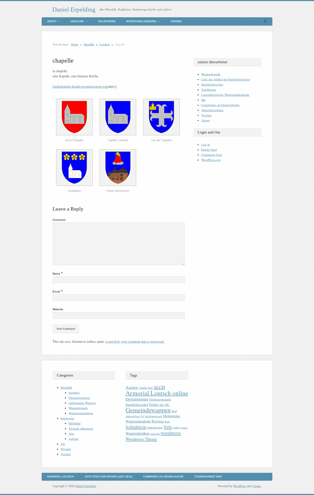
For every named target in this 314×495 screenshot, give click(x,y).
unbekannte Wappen (82, 403)
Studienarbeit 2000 (208, 476)
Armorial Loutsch (60, 476)
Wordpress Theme (141, 439)
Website (58, 309)
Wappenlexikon (137, 433)
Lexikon (105, 44)
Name (58, 273)
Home (74, 44)
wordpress (170, 432)
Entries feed (209, 149)
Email (58, 291)
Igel (174, 411)
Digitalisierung (137, 399)
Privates (66, 449)
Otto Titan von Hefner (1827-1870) (108, 476)
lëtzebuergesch (153, 416)
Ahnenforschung (212, 110)
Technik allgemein (81, 428)
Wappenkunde (210, 74)
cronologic (98, 86)
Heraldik (77, 21)
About (51, 21)
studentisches (155, 427)
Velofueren (107, 21)
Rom (167, 421)
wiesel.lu (155, 434)
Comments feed (211, 154)
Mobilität (75, 423)
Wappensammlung (81, 413)
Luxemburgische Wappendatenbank (225, 94)
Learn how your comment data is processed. (135, 341)
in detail (73, 86)
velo (71, 433)
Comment (59, 219)
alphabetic (60, 86)
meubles (74, 392)
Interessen (67, 418)
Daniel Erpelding (73, 9)
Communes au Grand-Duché (220, 105)
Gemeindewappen (148, 410)
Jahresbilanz (133, 416)
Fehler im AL (159, 404)
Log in (205, 144)
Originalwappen (79, 397)
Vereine (176, 21)
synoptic (85, 86)
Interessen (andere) (141, 21)
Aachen (132, 387)
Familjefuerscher (212, 84)
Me (203, 100)
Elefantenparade (160, 399)
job (63, 444)
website (74, 438)
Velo (167, 427)
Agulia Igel (146, 388)
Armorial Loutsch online (157, 393)
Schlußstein (136, 427)
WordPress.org (211, 160)
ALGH (159, 387)
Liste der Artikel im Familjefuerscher (225, 79)
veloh (176, 427)
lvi (142, 416)
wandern (184, 427)
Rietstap (157, 421)
